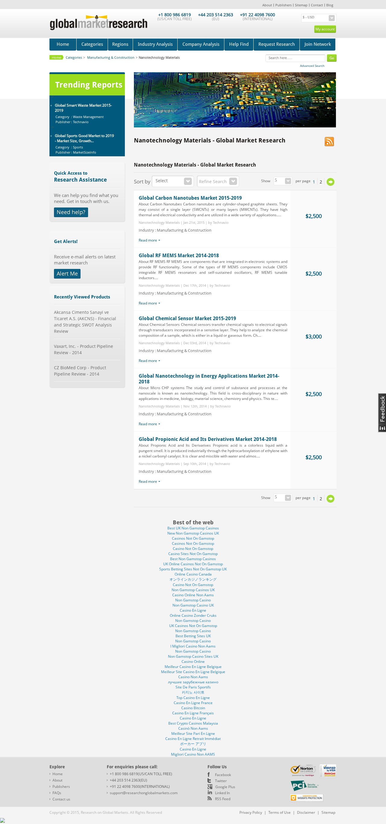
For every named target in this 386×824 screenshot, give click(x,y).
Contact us (61, 799)
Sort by (142, 181)
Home (63, 44)
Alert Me (67, 273)
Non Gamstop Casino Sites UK (193, 656)
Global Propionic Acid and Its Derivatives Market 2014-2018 (208, 439)
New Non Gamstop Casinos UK (193, 533)
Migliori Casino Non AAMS (193, 754)
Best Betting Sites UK (193, 635)
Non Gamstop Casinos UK (193, 589)
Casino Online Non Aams (193, 595)
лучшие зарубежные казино (193, 682)
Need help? (71, 212)
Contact (317, 5)
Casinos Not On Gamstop (193, 538)
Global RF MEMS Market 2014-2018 (179, 255)
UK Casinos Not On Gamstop (193, 625)
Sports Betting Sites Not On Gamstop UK (193, 569)
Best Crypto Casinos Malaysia (193, 723)
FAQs (56, 792)
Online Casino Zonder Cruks (193, 615)
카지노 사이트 (193, 692)
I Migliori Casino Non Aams (193, 646)
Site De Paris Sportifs (193, 687)
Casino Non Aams (193, 676)
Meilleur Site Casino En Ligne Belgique (193, 671)
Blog (329, 5)
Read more (148, 240)
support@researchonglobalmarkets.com (144, 792)
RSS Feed (222, 798)
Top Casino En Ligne (193, 697)
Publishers (283, 5)
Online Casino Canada (193, 574)
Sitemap (301, 5)
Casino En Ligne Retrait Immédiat (193, 738)
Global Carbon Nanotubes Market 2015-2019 (190, 198)
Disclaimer (306, 812)
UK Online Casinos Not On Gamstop (193, 563)
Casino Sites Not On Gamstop (193, 553)
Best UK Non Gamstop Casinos (193, 528)
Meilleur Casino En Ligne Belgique (193, 666)
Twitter (221, 780)
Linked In (222, 792)
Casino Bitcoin (193, 707)
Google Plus (225, 786)
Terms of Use (279, 812)
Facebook (223, 774)
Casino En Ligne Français (193, 713)
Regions (120, 44)
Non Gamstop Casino (193, 600)
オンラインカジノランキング (193, 579)
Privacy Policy (250, 812)
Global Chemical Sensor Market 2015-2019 (187, 318)
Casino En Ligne (193, 610)
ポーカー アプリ (193, 743)
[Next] (330, 182)
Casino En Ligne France (193, 702)
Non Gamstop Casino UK (193, 605)
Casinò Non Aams (193, 728)
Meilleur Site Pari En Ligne (193, 733)
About (267, 5)
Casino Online (193, 661)
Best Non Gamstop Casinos (193, 558)
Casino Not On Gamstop (193, 548)
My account (325, 29)
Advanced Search (312, 66)
